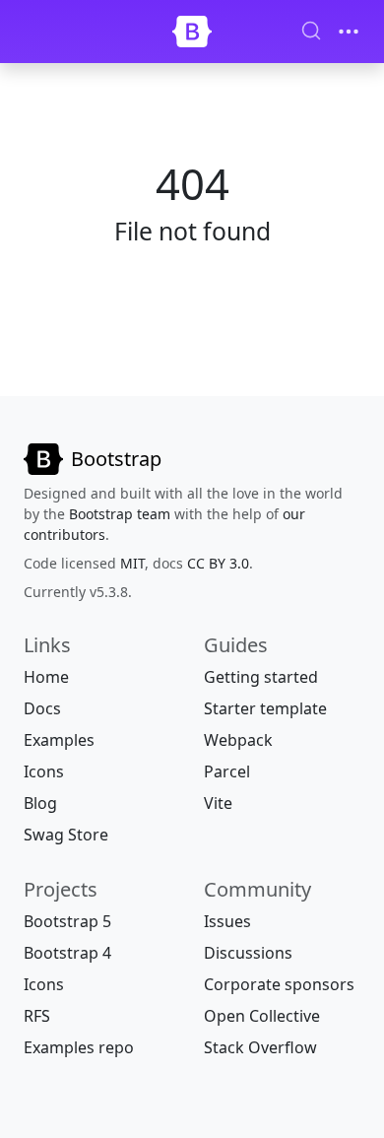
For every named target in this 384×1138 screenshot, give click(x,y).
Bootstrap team (119, 513)
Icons (44, 771)
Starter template (265, 708)
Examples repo (79, 1047)
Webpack (238, 740)
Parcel (227, 771)
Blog (40, 803)
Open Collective (262, 1016)
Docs (42, 708)
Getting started (261, 677)
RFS (37, 1016)
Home (46, 677)
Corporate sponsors (279, 984)
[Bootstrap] (192, 31)
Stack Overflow (260, 1047)
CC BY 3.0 (218, 563)
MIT (132, 563)
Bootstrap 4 (67, 953)
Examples (59, 740)
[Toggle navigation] (348, 31)
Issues (227, 921)
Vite (218, 803)
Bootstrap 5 (67, 921)
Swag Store (66, 834)
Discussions (248, 953)
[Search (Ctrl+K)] (311, 30)
